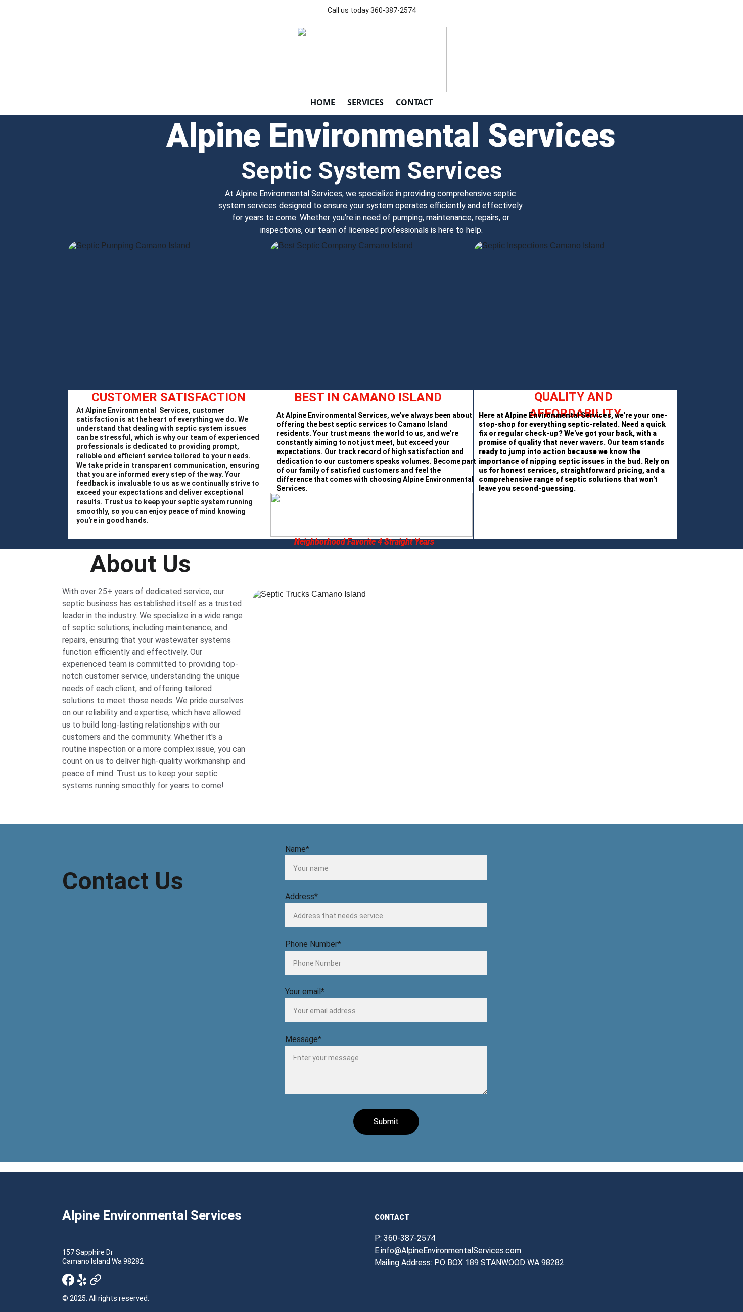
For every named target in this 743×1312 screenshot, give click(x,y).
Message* (303, 1039)
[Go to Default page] (95, 1280)
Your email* (304, 992)
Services (365, 102)
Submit (386, 1121)
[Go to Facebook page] (68, 1280)
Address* (301, 896)
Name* (297, 849)
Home (322, 102)
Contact (414, 102)
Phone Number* (313, 944)
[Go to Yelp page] (82, 1280)
